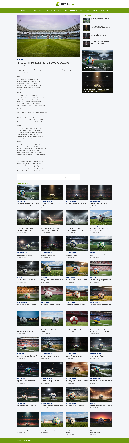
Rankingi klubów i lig (22, 201)
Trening (81, 10)
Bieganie (23, 10)
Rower (40, 10)
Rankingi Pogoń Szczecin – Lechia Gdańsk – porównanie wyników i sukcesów (101, 381)
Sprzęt (46, 10)
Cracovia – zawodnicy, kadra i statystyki (76, 329)
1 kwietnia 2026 (46, 409)
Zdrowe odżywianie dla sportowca (28, 177)
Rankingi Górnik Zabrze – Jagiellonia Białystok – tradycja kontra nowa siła (100, 26)
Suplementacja (73, 10)
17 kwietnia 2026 (71, 207)
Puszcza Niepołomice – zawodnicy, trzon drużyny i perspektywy (76, 280)
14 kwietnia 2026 (22, 257)
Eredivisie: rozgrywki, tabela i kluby (26, 430)
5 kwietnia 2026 (70, 358)
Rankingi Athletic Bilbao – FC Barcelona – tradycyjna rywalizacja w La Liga (27, 229)
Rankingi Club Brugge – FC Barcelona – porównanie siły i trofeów (100, 355)
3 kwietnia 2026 (46, 383)
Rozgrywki (93, 252)
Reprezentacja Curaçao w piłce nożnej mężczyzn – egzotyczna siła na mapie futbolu (100, 331)
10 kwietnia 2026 (22, 308)
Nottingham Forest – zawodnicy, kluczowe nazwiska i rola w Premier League (101, 280)
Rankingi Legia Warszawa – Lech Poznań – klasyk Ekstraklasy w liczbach (101, 34)
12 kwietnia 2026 (22, 282)
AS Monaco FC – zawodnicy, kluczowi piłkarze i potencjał (75, 305)
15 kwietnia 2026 (71, 232)
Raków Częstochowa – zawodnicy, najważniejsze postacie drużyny (25, 330)
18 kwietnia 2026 (22, 207)
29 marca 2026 (94, 434)
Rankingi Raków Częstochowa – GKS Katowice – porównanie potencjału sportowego (50, 356)
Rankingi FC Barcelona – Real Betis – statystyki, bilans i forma (100, 42)
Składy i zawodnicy (71, 277)
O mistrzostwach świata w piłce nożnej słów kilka (64, 177)
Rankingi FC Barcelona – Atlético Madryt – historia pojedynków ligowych (28, 254)
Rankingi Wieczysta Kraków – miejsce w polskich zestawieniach (100, 229)
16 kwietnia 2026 (22, 232)
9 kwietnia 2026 (70, 308)
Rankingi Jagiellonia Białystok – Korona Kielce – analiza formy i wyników (76, 355)
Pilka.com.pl (28, 440)
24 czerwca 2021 (22, 66)
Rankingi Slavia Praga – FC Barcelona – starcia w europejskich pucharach (75, 229)
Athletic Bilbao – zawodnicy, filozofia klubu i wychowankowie (50, 305)
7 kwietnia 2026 (70, 331)
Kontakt (103, 10)
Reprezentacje (21, 59)
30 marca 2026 (45, 432)
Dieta (29, 10)
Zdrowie (88, 10)
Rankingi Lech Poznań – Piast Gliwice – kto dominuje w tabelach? (52, 381)
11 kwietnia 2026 (71, 282)
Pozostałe (95, 10)
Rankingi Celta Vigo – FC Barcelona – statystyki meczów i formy (75, 406)
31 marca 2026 (94, 407)
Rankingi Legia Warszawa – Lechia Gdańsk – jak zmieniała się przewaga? (100, 19)
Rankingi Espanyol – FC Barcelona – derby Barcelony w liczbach (76, 254)
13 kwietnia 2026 (71, 257)
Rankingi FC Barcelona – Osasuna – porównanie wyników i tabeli (50, 254)
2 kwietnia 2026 (95, 383)
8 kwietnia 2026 (21, 333)
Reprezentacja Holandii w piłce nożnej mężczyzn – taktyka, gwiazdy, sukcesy (27, 355)
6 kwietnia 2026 (21, 358)
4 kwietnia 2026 (95, 358)
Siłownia (53, 10)
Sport (59, 10)
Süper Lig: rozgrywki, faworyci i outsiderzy (101, 405)
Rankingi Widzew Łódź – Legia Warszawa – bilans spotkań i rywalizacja (77, 381)
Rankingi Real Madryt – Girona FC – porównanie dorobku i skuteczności (50, 229)
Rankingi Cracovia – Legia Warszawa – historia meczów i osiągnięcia (26, 381)
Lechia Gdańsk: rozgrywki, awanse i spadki (52, 430)
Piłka (35, 10)
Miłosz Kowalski (31, 66)
